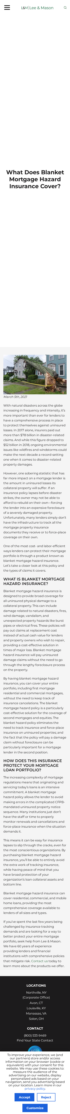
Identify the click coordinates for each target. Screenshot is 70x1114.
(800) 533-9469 (35, 1035)
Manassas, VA (36, 1013)
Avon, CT (36, 1003)
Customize (35, 1108)
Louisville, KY (36, 1008)
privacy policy (35, 1088)
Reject (46, 1097)
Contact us (39, 961)
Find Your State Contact (35, 1040)
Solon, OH (36, 1019)
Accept (24, 1097)
